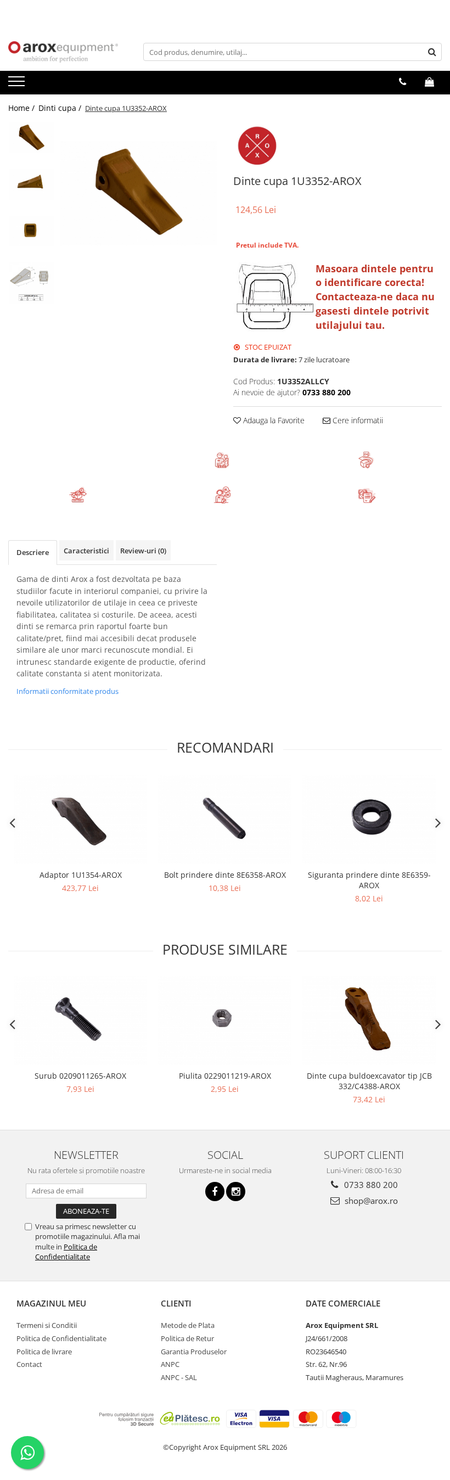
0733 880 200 (370, 1184)
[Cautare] (432, 52)
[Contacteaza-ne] (402, 82)
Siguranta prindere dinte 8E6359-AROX (369, 880)
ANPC (170, 1364)
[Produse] (17, 84)
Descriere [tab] (32, 552)
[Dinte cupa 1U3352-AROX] (138, 193)
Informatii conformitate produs (67, 691)
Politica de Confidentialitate (66, 1252)
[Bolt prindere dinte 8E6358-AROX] (224, 819)
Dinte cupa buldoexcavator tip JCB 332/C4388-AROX (369, 1080)
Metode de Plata (188, 1325)
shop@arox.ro (370, 1200)
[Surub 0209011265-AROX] (80, 1020)
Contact (29, 1364)
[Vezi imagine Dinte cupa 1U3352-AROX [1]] (31, 184)
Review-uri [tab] (143, 551)
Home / (22, 108)
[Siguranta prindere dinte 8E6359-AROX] (369, 819)
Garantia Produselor (194, 1351)
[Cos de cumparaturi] (429, 82)
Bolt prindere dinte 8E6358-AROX (225, 875)
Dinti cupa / (60, 108)
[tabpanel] (138, 193)
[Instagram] (235, 1191)
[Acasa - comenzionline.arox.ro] (63, 52)
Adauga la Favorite (273, 420)
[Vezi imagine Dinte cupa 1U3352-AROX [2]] (31, 231)
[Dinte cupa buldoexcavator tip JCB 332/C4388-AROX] (369, 1020)
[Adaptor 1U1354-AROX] (80, 819)
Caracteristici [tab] (86, 551)
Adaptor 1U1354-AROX (81, 875)
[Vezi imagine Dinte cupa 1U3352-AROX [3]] (31, 283)
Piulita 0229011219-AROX (225, 1075)
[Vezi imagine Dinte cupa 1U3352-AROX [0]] (31, 137)
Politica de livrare (44, 1351)
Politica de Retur (187, 1338)
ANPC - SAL (179, 1377)
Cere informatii (356, 420)
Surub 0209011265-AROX (80, 1075)
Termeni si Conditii (46, 1325)
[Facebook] (214, 1191)
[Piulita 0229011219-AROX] (224, 1020)
